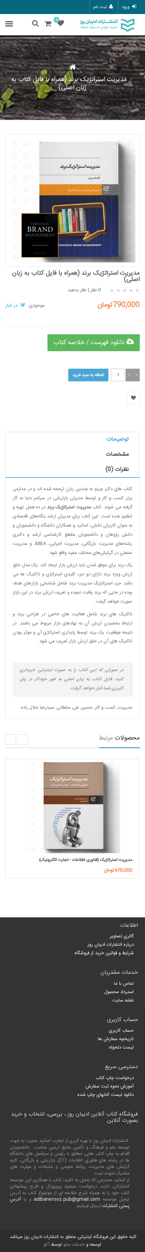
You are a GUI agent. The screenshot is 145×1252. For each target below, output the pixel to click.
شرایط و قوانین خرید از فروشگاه (104, 953)
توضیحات (117, 439)
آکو (47, 1244)
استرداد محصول (119, 992)
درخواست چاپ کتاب (115, 1078)
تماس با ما (124, 983)
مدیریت (125, 707)
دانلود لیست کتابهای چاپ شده (105, 1095)
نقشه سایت (123, 1000)
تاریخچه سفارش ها (116, 1039)
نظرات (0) (117, 469)
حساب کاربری (121, 1031)
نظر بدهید (77, 290)
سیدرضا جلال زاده (37, 707)
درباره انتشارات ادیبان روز (110, 945)
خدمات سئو (74, 1244)
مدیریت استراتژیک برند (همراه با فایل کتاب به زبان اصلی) (69, 83)
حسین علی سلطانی (75, 707)
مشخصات (117, 454)
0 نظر (95, 290)
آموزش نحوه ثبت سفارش (110, 1086)
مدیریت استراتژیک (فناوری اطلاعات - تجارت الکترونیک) (85, 859)
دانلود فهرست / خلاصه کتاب (89, 342)
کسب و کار (105, 707)
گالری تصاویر (122, 936)
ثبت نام (99, 7)
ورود (126, 7)
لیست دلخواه (121, 1047)
